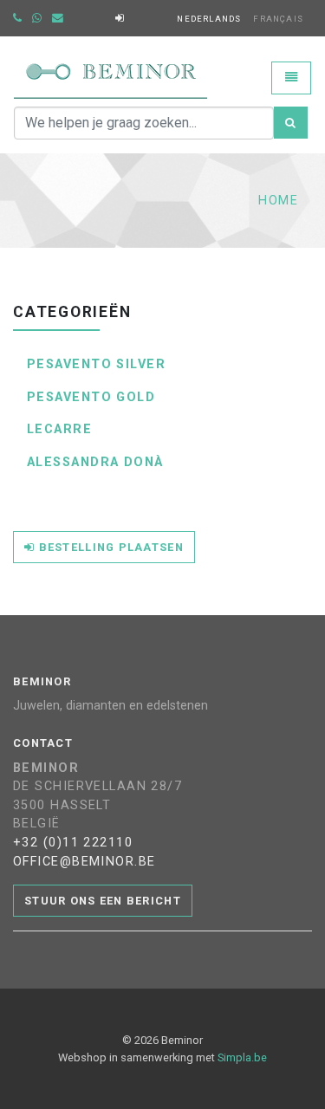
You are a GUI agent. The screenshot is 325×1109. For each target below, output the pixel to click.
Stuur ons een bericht (102, 900)
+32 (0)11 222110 (73, 842)
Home (278, 200)
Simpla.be (242, 1057)
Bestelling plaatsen (109, 547)
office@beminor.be (84, 861)
